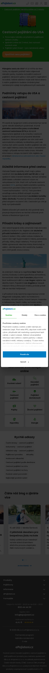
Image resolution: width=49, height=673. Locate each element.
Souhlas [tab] (8, 315)
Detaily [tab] (24, 315)
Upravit (23, 362)
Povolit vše (24, 354)
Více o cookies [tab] (40, 315)
